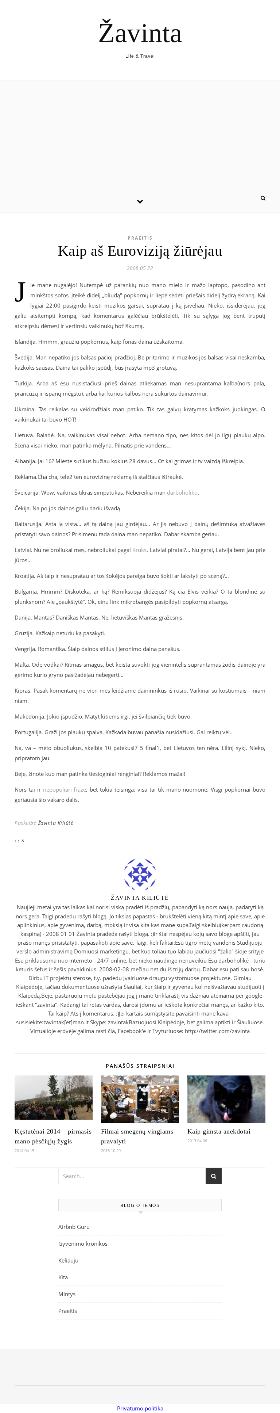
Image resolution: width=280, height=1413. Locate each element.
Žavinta (140, 32)
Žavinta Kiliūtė (56, 822)
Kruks (139, 549)
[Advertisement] (140, 135)
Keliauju (68, 1260)
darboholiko (182, 492)
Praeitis (140, 238)
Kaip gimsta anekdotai (219, 1131)
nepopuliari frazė (64, 789)
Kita (63, 1277)
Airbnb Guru (74, 1226)
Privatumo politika (140, 1408)
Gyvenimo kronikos (83, 1243)
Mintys (66, 1294)
